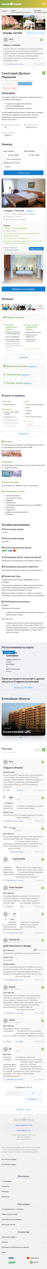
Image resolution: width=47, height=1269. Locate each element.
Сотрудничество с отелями (12, 1209)
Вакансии (5, 1196)
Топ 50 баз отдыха (9, 1164)
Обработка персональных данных (15, 1247)
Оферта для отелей (9, 1214)
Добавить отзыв (23, 1109)
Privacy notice (40, 950)
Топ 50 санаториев (9, 1159)
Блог (3, 1252)
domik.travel (23, 1119)
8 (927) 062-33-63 (23, 1130)
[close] (45, 950)
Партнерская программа (11, 1219)
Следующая (32, 1099)
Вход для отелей (8, 1224)
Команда (5, 1191)
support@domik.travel (23, 1125)
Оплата (5, 1242)
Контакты (6, 1186)
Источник (40, 64)
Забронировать (36, 249)
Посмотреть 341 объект (23, 687)
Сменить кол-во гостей (11, 250)
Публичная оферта (9, 1237)
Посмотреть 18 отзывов (35, 33)
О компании (6, 1181)
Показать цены (23, 173)
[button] (3, 193)
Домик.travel (11, 3)
